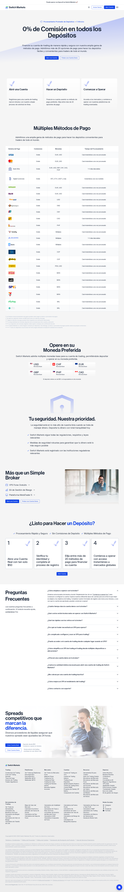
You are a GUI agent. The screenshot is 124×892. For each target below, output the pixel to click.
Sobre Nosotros (107, 773)
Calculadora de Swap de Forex (32, 817)
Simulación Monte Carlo (90, 818)
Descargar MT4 (29, 776)
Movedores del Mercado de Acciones (90, 784)
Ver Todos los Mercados (51, 773)
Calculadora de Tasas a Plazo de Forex (51, 809)
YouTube (107, 810)
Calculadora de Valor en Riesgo (12, 818)
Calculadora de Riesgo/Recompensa (70, 820)
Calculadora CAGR (49, 816)
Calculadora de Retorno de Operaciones (90, 815)
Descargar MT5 (29, 774)
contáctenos (10, 612)
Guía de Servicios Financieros (85, 840)
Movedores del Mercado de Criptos (90, 788)
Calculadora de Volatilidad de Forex (52, 806)
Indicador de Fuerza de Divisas (32, 811)
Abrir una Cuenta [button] (51, 58)
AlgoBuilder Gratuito (109, 785)
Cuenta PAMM (68, 787)
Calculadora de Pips (31, 814)
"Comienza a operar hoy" (100, 594)
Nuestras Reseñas (108, 774)
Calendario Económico (31, 809)
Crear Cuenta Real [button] (13, 745)
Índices (46, 785)
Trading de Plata (49, 780)
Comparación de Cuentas (71, 793)
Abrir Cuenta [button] (109, 7)
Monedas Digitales (49, 787)
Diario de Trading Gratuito (91, 776)
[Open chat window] (119, 887)
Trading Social (68, 780)
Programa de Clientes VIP (71, 789)
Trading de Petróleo (50, 783)
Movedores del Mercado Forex (90, 781)
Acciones (47, 789)
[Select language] (89, 7)
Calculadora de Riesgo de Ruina (72, 817)
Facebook (108, 809)
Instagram (108, 805)
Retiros (66, 791)
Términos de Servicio (58, 880)
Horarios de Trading (11, 780)
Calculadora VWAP (89, 809)
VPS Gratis (106, 783)
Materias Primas (49, 776)
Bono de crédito (108, 791)
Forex (46, 774)
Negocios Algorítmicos (109, 782)
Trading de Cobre (49, 782)
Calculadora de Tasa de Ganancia (71, 813)
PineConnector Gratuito (110, 787)
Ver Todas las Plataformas (32, 773)
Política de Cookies (42, 840)
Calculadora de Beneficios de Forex (11, 811)
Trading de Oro (49, 778)
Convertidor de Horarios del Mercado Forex (51, 813)
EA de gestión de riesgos (110, 793)
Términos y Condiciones (12, 840)
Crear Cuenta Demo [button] (13, 750)
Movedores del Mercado (90, 778)
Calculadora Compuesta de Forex (51, 818)
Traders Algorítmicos (11, 782)
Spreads (7, 776)
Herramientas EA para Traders (89, 773)
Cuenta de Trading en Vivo (70, 773)
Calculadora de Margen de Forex (12, 815)
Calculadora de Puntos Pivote (70, 806)
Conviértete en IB (108, 780)
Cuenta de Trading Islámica (69, 777)
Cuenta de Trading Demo (71, 785)
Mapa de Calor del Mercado (30, 806)
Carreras (105, 778)
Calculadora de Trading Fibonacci (90, 811)
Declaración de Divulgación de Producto (62, 840)
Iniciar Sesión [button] (97, 7)
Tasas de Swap (10, 778)
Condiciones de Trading (12, 773)
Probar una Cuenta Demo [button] (70, 58)
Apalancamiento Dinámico (71, 783)
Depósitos (67, 782)
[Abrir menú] (117, 7)
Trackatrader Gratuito (109, 789)
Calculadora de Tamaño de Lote (12, 822)
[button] (83, 590)
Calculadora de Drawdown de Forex (70, 809)
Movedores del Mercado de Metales (90, 792)
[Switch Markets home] (15, 7)
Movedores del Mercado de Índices (90, 795)
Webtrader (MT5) (30, 780)
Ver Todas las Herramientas (9, 808)
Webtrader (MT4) (30, 778)
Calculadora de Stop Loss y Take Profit (91, 806)
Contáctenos (106, 776)
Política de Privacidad (28, 840)
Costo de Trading (10, 774)
